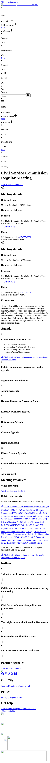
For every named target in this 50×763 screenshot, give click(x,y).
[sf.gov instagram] (5, 674)
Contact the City (8, 708)
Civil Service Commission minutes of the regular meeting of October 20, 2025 (23, 556)
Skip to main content (9, 2)
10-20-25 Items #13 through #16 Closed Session (21, 543)
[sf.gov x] (12, 674)
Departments (13, 686)
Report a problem (22, 708)
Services (4, 686)
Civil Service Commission (12, 184)
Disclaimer (17, 697)
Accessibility (9, 711)
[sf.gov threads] (9, 674)
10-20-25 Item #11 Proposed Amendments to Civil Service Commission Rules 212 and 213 (25, 534)
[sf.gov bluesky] (15, 674)
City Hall (26, 686)
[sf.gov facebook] (2, 674)
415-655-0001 (25, 237)
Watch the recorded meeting (13, 491)
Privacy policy (7, 697)
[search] (28, 95)
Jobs (3, 27)
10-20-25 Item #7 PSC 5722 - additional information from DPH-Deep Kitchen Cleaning (25, 519)
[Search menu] (25, 88)
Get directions (9, 227)
